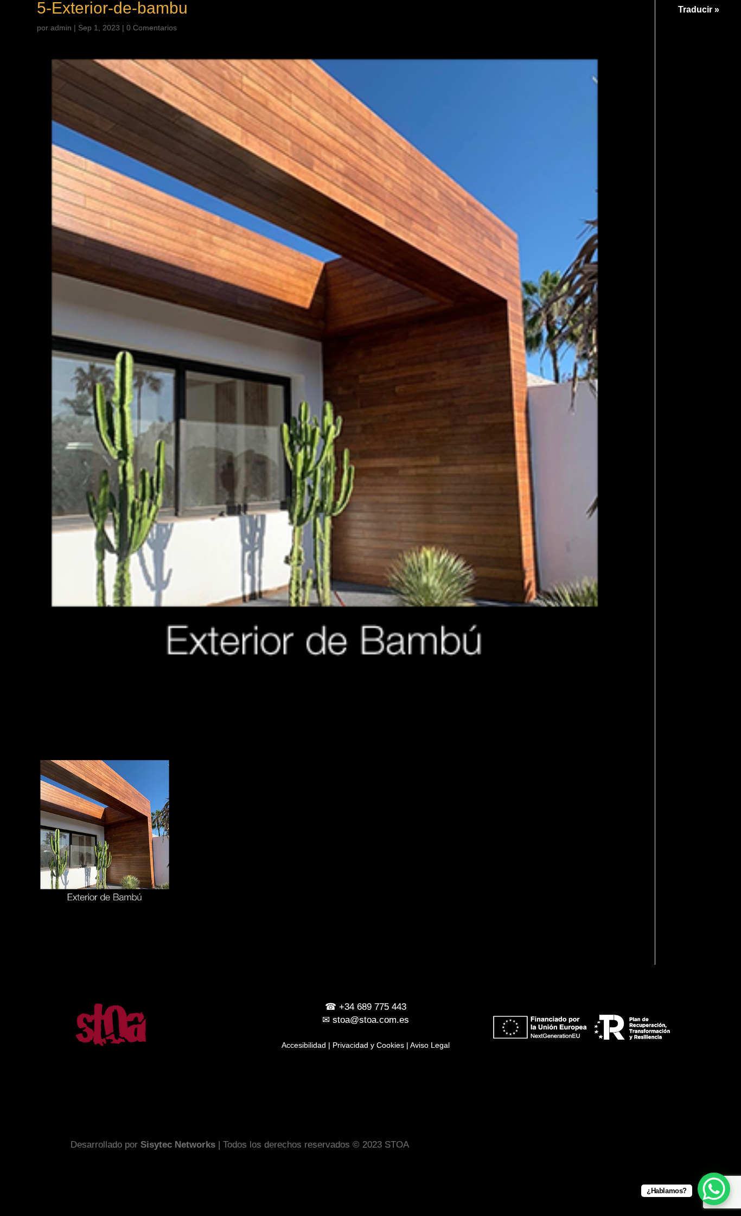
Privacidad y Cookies (368, 1045)
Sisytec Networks (177, 1144)
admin (61, 27)
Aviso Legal (430, 1045)
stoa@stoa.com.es (371, 1020)
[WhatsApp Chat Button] (714, 1189)
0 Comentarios (151, 27)
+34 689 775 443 (372, 1007)
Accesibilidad (304, 1045)
